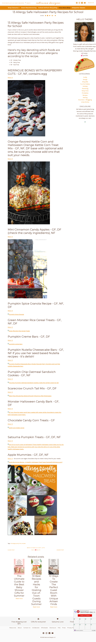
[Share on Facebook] (47, 15)
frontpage (13, 543)
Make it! (10, 77)
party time (18, 543)
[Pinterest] (77, 3)
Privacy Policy (71, 627)
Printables (85, 93)
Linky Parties (85, 102)
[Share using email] (55, 15)
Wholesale (44, 627)
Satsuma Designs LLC (50, 637)
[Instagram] (79, 3)
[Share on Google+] (52, 15)
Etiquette (85, 82)
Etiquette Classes (78, 8)
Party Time (85, 91)
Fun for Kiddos (85, 84)
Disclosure (53, 627)
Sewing (85, 97)
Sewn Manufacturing (28, 8)
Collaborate (35, 627)
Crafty (85, 77)
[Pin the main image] (45, 15)
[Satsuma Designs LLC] (48, 1)
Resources (12, 627)
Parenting (85, 88)
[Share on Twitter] (49, 15)
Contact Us (26, 627)
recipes (24, 543)
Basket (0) (91, 2)
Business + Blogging (85, 100)
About (20, 627)
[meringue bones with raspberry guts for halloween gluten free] (26, 136)
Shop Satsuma (14, 8)
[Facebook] (82, 3)
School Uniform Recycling (47, 8)
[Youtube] (85, 3)
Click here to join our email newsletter (13, 3)
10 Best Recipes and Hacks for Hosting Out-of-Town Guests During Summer (36, 590)
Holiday (85, 86)
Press (64, 627)
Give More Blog (64, 8)
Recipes (85, 95)
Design (85, 79)
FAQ (59, 627)
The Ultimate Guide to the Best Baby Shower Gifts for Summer (19, 586)
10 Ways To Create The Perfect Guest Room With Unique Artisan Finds (53, 590)
